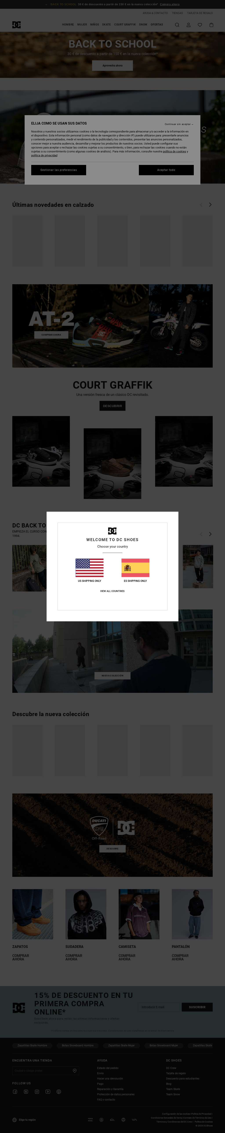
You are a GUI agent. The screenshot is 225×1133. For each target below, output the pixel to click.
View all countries (112, 591)
